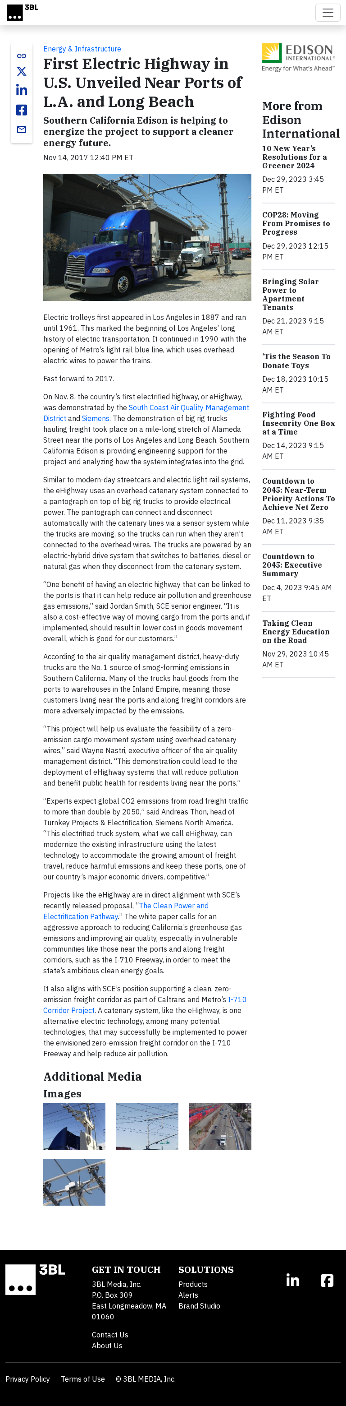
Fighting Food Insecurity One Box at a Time (298, 423)
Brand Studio (199, 1305)
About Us (107, 1345)
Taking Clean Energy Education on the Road (296, 632)
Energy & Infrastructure (82, 48)
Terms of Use (83, 1378)
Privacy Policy (27, 1378)
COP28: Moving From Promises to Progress (296, 223)
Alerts (188, 1295)
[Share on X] (21, 71)
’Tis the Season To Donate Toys (296, 361)
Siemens (95, 418)
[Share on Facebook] (21, 110)
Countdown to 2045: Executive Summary (292, 565)
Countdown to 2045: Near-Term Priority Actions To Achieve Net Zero (298, 494)
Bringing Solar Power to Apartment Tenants (290, 294)
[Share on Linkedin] (21, 90)
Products (193, 1284)
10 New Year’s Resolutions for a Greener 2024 (294, 157)
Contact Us (110, 1334)
